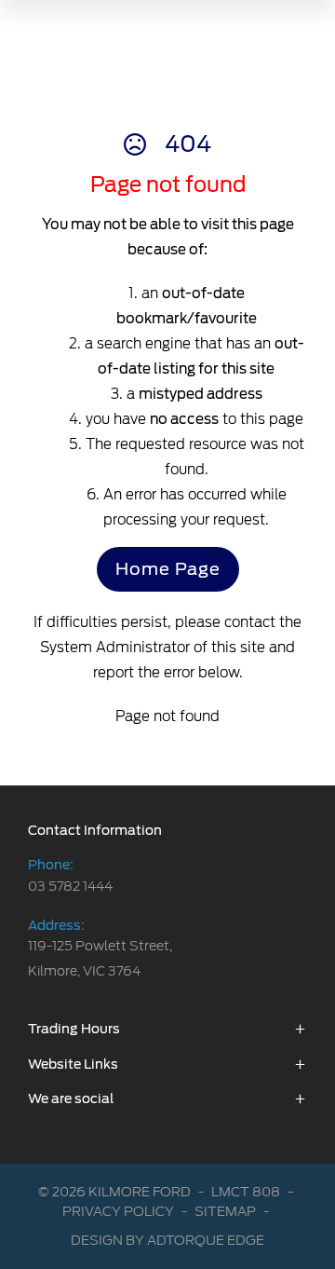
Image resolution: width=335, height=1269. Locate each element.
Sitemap (225, 1211)
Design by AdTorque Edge (167, 1240)
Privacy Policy (118, 1211)
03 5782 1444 (70, 886)
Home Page (168, 569)
